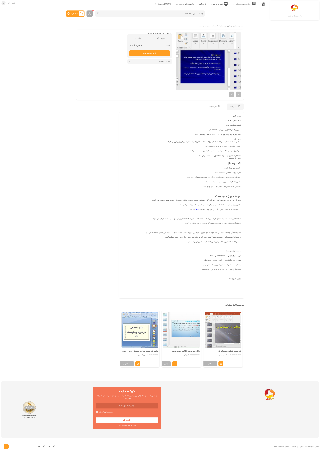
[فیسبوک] (54, 446)
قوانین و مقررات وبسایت (185, 4)
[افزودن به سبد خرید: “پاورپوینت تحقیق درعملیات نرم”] (220, 363)
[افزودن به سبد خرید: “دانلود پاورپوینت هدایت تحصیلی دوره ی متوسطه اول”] (137, 363)
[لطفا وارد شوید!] (89, 13)
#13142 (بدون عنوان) (163, 4)
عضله (198, 209)
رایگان (186, 355)
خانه (242, 26)
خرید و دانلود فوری (149, 53)
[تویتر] (49, 446)
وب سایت (293, 446)
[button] (208, 61)
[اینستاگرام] (44, 446)
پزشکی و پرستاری (233, 26)
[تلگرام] (39, 446)
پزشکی (222, 26)
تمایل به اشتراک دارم (106, 412)
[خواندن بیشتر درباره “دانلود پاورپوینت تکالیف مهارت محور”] (174, 363)
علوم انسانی (142, 355)
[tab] (235, 107)
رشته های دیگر (224, 355)
